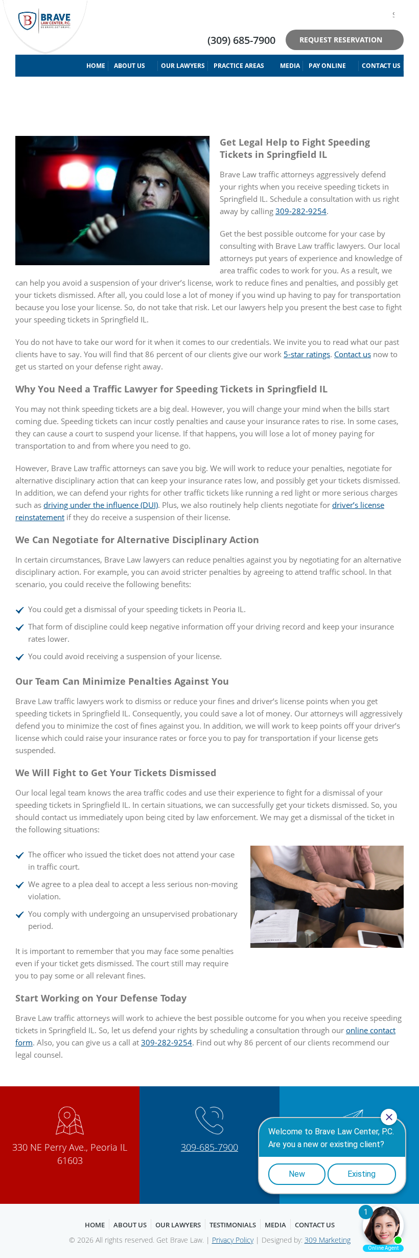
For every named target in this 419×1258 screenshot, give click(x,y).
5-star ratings (307, 354)
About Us (129, 65)
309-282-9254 (301, 211)
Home (95, 65)
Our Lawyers (183, 65)
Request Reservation (340, 39)
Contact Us (381, 65)
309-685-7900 (209, 1147)
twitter (369, 14)
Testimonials (233, 1224)
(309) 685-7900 (241, 40)
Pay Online (327, 65)
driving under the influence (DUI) (100, 505)
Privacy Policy (232, 1240)
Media (290, 65)
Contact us (352, 354)
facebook (353, 14)
